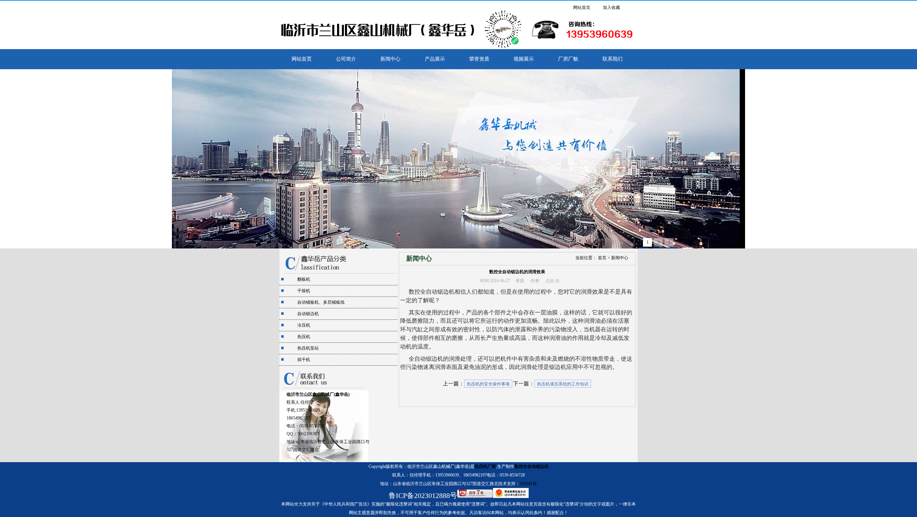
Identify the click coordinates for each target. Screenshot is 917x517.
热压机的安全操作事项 (488, 383)
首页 (602, 257)
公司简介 (346, 59)
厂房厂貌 (568, 59)
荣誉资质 (479, 59)
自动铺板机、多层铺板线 (321, 302)
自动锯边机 (308, 313)
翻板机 (303, 279)
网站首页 (581, 7)
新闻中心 (390, 59)
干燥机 (303, 290)
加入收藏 (611, 7)
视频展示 (524, 59)
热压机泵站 (308, 348)
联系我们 (612, 59)
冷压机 (303, 325)
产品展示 (435, 59)
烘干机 (303, 359)
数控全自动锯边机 (531, 466)
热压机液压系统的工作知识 (563, 383)
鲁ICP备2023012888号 (423, 495)
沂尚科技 (528, 483)
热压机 (303, 336)
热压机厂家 (485, 466)
